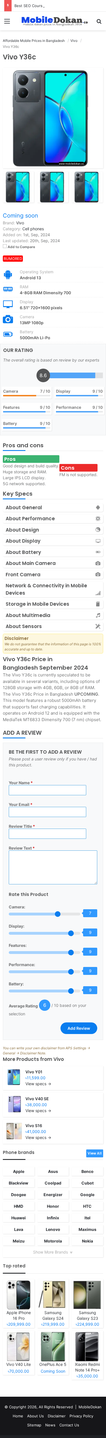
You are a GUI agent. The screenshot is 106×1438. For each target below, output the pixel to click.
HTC (87, 1206)
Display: (16, 926)
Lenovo (53, 1229)
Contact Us (69, 1425)
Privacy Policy (81, 1416)
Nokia (87, 1241)
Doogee (18, 1194)
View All (95, 1153)
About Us (35, 1416)
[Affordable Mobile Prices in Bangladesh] (53, 21)
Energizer (53, 1194)
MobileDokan (90, 1407)
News (50, 1425)
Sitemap (34, 1425)
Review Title (22, 826)
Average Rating (23, 1005)
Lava (18, 1229)
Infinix (53, 1217)
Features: (18, 945)
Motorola (53, 1241)
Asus (53, 1171)
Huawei (18, 1217)
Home (18, 1416)
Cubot (87, 1183)
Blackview (18, 1183)
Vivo (58, 1059)
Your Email (21, 804)
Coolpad (53, 1183)
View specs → (38, 1083)
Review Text (22, 848)
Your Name (21, 782)
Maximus (87, 1229)
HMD (18, 1206)
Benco (87, 1171)
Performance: (22, 964)
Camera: (17, 906)
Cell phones (33, 228)
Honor (53, 1206)
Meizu (19, 1241)
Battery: (16, 983)
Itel (87, 1217)
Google (87, 1194)
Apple (18, 1171)
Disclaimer (57, 1416)
